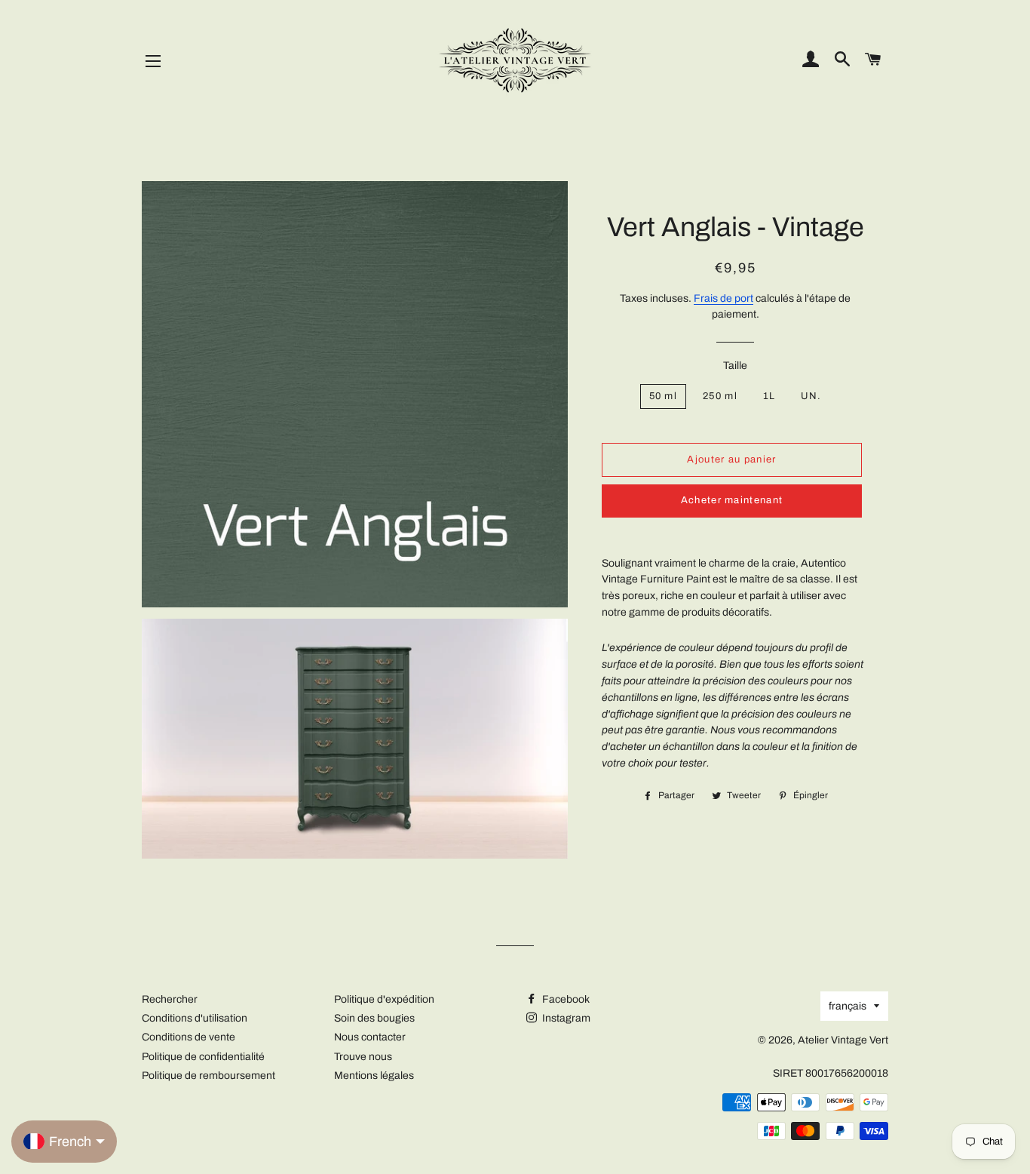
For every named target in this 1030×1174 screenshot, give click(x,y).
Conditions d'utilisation (194, 1018)
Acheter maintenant (732, 500)
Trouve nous (363, 1056)
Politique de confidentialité (203, 1056)
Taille (735, 365)
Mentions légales (374, 1075)
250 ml (720, 396)
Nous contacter (370, 1037)
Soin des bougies (374, 1018)
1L (769, 396)
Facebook (565, 999)
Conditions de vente (188, 1037)
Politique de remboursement (208, 1075)
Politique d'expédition (384, 999)
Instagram (565, 1018)
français (847, 1006)
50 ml (663, 396)
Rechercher (170, 999)
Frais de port (723, 298)
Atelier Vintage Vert (843, 1040)
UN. (811, 396)
